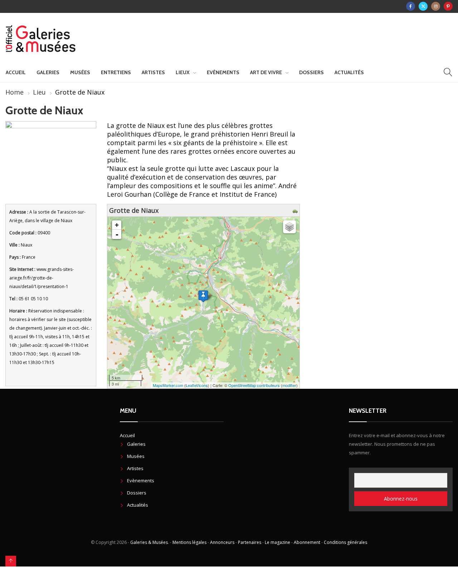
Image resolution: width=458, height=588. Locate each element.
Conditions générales (345, 542)
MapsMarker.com (168, 385)
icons (203, 385)
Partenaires (249, 542)
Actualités (349, 72)
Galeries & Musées (149, 542)
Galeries (47, 72)
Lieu (39, 92)
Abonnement (307, 542)
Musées (80, 72)
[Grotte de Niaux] (203, 296)
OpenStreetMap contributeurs (254, 385)
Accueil (16, 72)
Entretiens (116, 72)
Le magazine (277, 542)
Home (14, 92)
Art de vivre (266, 72)
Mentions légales (189, 542)
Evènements (223, 72)
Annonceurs (222, 542)
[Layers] (289, 226)
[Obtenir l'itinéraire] (296, 210)
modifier (289, 385)
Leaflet (192, 385)
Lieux (183, 72)
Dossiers (311, 72)
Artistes (153, 72)
